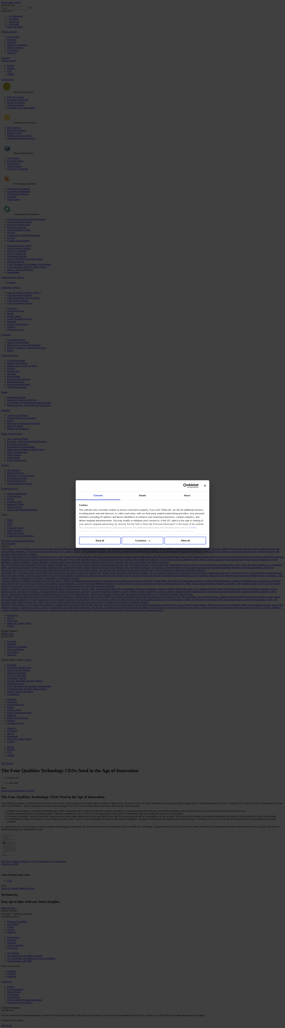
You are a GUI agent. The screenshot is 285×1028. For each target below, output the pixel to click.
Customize (140, 540)
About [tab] (187, 495)
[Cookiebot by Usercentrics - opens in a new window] (185, 486)
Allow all (185, 540)
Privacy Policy (185, 531)
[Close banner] (205, 486)
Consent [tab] (98, 495)
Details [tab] (142, 495)
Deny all (100, 540)
